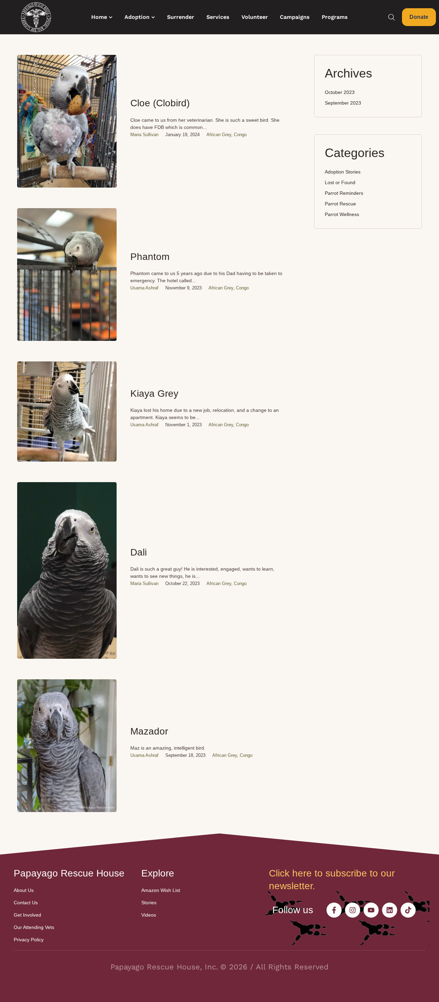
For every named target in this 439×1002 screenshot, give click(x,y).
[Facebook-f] (334, 910)
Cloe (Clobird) (160, 103)
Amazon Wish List (160, 890)
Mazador (149, 731)
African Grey (218, 134)
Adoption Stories (342, 172)
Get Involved (27, 915)
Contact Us (26, 902)
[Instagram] (352, 910)
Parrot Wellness (342, 214)
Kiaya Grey (154, 393)
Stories (148, 902)
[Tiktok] (408, 910)
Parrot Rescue (340, 203)
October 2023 (340, 92)
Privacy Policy (29, 939)
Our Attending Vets (34, 927)
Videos (148, 915)
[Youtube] (371, 910)
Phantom (149, 256)
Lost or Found (340, 182)
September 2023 (343, 103)
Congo (240, 134)
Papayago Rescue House (69, 873)
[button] (110, 17)
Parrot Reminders (344, 193)
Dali (138, 552)
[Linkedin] (389, 910)
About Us (24, 890)
